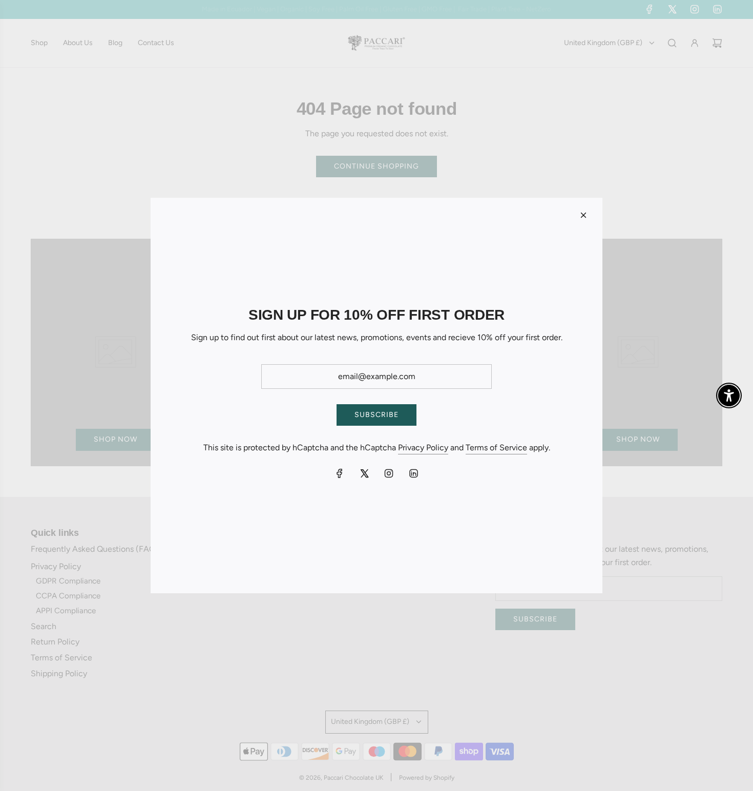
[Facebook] (339, 473)
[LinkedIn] (413, 473)
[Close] (583, 215)
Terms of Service (496, 447)
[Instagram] (389, 473)
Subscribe (376, 414)
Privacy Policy (423, 447)
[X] (364, 473)
